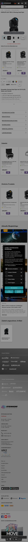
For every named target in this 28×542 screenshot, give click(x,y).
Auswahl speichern (19, 291)
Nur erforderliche (9, 291)
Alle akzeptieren (14, 288)
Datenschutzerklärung (12, 265)
